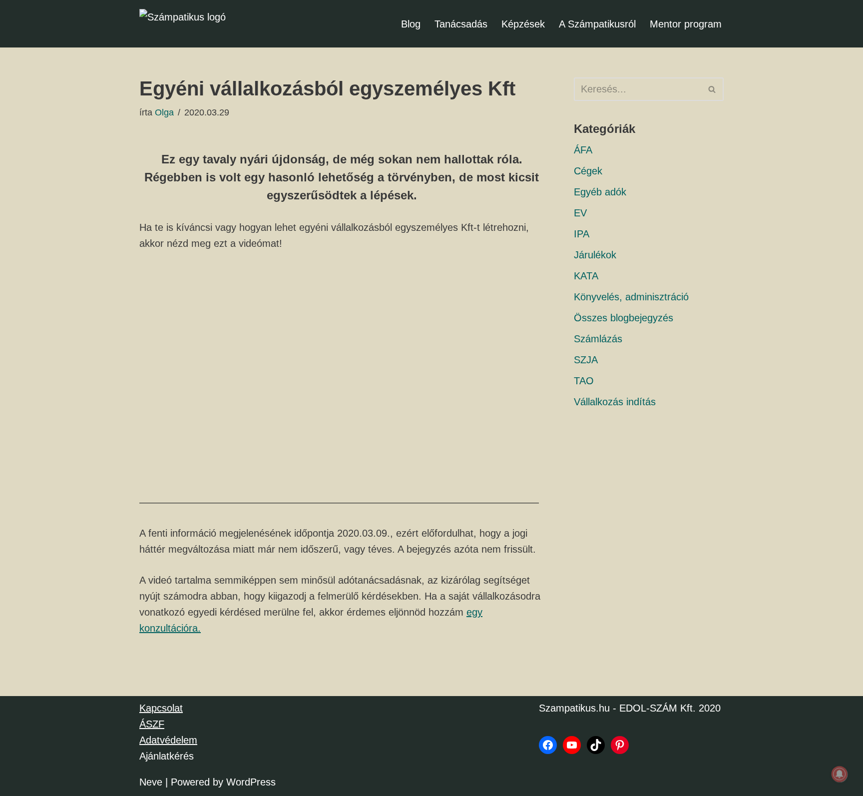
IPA (581, 233)
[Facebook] (548, 745)
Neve (150, 782)
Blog (411, 23)
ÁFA (583, 149)
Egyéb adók (600, 191)
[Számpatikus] (189, 23)
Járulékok (595, 254)
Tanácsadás (460, 23)
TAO (584, 380)
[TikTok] (596, 745)
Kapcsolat (161, 708)
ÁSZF (151, 724)
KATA (586, 275)
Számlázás (598, 338)
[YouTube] (572, 745)
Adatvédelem (168, 740)
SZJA (586, 359)
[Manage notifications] (840, 774)
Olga (164, 112)
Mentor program (686, 23)
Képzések (523, 23)
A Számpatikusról (597, 23)
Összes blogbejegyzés (623, 317)
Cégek (588, 170)
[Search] (712, 89)
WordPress (251, 782)
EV (580, 212)
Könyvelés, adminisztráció (631, 296)
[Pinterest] (620, 745)
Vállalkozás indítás (615, 401)
